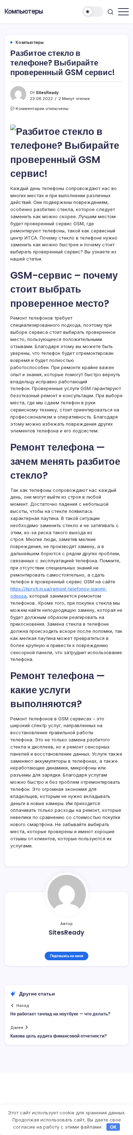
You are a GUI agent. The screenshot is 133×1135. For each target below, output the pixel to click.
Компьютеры (23, 11)
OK (113, 1127)
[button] (93, 11)
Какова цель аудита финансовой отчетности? (58, 1036)
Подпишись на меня (66, 956)
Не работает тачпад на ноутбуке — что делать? (60, 1014)
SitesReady (47, 92)
